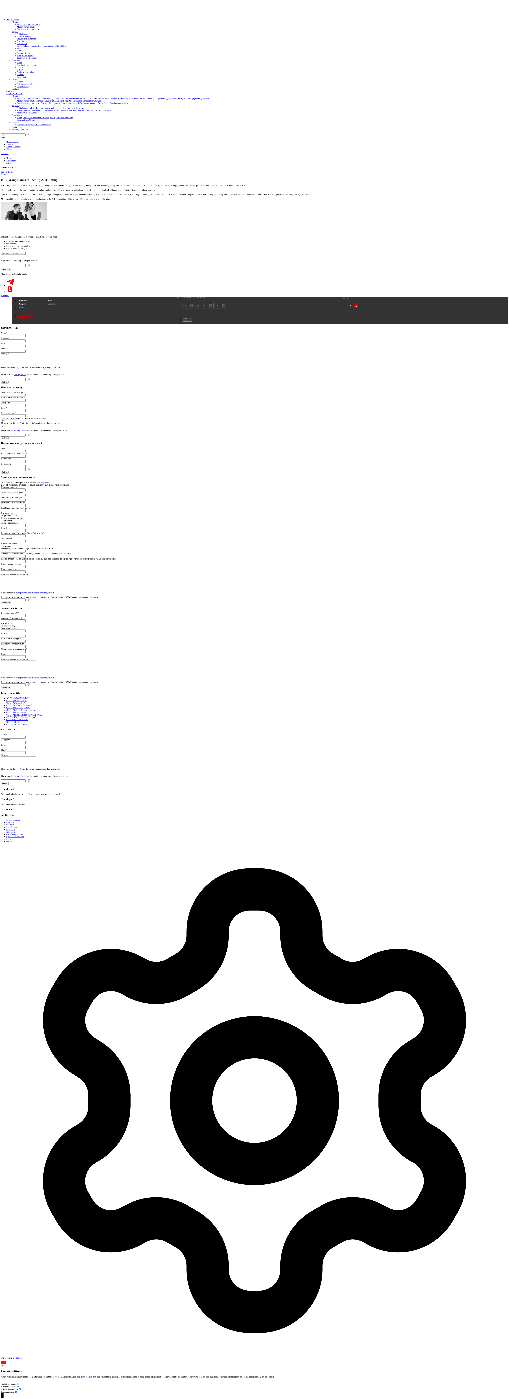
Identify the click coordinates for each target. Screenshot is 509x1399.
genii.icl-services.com (15, 837)
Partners (20, 74)
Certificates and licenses (27, 65)
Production (21, 48)
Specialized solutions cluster (28, 29)
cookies (19, 1358)
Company (16, 60)
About (19, 63)
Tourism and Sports (25, 55)
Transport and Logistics (27, 58)
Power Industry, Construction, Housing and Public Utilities (41, 46)
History (20, 70)
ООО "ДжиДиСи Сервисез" (19, 705)
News (8, 163)
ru (2, 137)
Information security (69, 103)
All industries (22, 34)
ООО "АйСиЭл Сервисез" (18, 708)
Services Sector (23, 53)
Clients (20, 67)
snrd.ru (9, 841)
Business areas (12, 142)
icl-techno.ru (11, 827)
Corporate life (22, 86)
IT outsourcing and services (52, 98)
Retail (19, 51)
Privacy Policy (187, 321)
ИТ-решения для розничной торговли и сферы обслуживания (182, 98)
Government (22, 41)
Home (9, 158)
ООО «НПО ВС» (14, 722)
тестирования (44, 482)
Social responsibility (25, 72)
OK (3, 1363)
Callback (4, 153)
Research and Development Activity (113, 103)
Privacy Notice (19, 367)
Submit (5, 382)
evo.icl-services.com (14, 834)
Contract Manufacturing (92, 101)
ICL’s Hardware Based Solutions (68, 101)
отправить (6, 603)
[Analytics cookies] (17, 1386)
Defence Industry (24, 36)
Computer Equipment (45, 101)
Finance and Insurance (26, 39)
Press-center (11, 160)
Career (14, 79)
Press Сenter (22, 77)
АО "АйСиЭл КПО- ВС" (17, 698)
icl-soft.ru (10, 822)
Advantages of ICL (25, 84)
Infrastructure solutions (87, 103)
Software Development (50, 103)
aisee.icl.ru (10, 832)
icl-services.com (13, 820)
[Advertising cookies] (19, 1389)
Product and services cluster (28, 24)
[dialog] (254, 1104)
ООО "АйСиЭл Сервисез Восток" (21, 710)
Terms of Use (187, 318)
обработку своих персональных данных (36, 593)
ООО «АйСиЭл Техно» (17, 719)
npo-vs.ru (10, 825)
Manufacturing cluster (26, 27)
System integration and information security (136, 98)
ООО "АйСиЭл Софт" (16, 700)
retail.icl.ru (10, 829)
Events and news (13, 147)
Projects (15, 31)
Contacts (15, 89)
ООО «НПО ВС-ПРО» (16, 724)
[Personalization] (15, 1392)
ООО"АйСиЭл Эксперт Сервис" (21, 717)
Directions (16, 22)
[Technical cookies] (18, 1384)
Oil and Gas (22, 43)
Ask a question (25, 316)
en (4, 137)
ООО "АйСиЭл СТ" (15, 703)
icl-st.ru (9, 839)
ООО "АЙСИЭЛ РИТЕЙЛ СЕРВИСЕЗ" (24, 715)
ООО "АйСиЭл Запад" (16, 712)
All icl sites (23, 318)
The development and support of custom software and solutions (90, 98)
